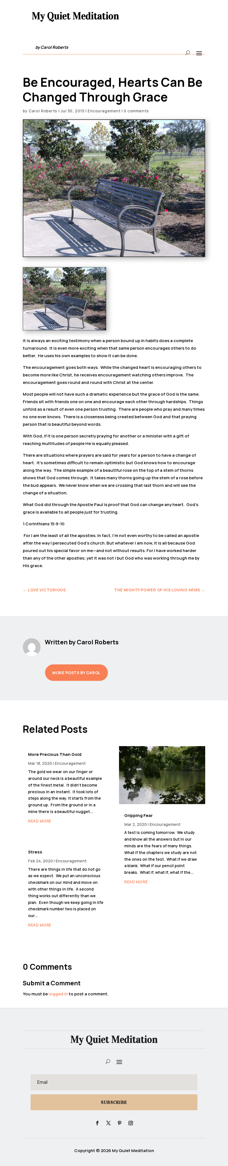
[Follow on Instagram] (130, 1123)
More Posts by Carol (76, 672)
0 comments (136, 110)
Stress (35, 852)
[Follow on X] (108, 1123)
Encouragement (104, 110)
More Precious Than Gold (54, 754)
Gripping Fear (138, 815)
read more (39, 821)
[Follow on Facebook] (97, 1123)
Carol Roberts (43, 110)
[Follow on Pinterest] (119, 1123)
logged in (58, 994)
